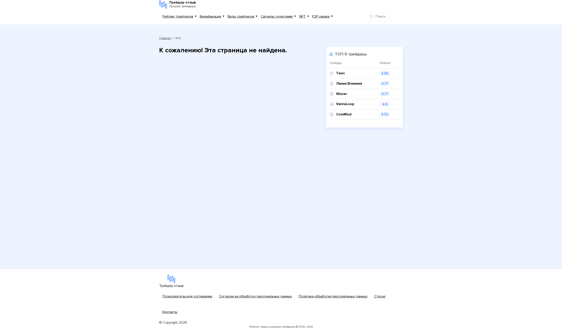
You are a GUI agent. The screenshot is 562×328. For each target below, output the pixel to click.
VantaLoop (345, 104)
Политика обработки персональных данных (333, 296)
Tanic (340, 73)
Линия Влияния (349, 83)
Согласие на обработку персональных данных (255, 296)
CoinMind (343, 114)
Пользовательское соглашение (187, 296)
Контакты (169, 312)
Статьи (379, 296)
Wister (341, 94)
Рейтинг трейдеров (177, 16)
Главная (165, 38)
